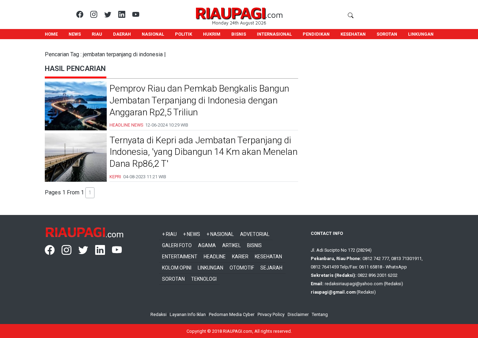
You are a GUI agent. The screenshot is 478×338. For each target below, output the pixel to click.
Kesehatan (268, 256)
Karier (240, 256)
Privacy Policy (271, 314)
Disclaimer (298, 314)
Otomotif (242, 268)
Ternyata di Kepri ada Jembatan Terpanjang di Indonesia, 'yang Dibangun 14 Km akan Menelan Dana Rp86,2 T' (203, 152)
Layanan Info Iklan (188, 314)
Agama (207, 245)
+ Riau (169, 234)
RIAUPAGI (230, 12)
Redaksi (158, 314)
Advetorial (254, 234)
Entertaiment (179, 256)
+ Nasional (220, 234)
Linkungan (210, 268)
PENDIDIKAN (316, 34)
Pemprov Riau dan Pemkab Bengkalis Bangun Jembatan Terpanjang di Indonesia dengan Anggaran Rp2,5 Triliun (199, 100)
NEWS (75, 34)
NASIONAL (153, 34)
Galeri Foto (177, 245)
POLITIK (183, 34)
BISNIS (238, 34)
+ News (191, 234)
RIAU (97, 34)
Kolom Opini (176, 268)
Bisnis (254, 245)
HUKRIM (211, 34)
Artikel (231, 245)
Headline (215, 256)
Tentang (320, 314)
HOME (51, 34)
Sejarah (271, 268)
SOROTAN (387, 34)
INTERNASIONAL (274, 34)
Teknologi (204, 279)
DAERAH (122, 34)
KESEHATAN (353, 34)
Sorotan (173, 279)
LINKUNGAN (421, 34)
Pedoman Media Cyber (231, 314)
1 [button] (90, 192)
